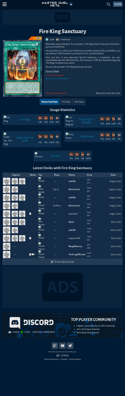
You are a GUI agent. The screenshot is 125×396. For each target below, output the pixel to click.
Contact (64, 359)
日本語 (65, 355)
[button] (4, 4)
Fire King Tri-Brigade (87, 121)
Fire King (25, 119)
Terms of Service (51, 359)
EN (57, 355)
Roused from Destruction (57, 78)
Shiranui (56, 156)
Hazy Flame (87, 136)
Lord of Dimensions (55, 75)
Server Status (75, 359)
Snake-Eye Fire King (25, 139)
